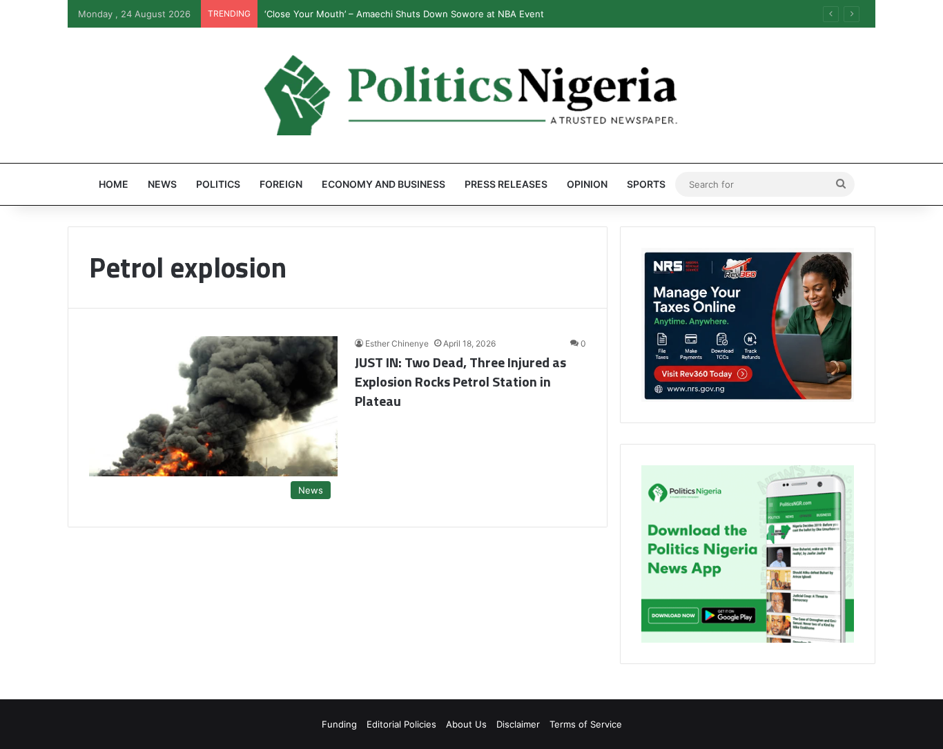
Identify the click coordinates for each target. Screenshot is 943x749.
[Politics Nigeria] (471, 95)
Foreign (281, 184)
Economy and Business (383, 184)
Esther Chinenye (397, 343)
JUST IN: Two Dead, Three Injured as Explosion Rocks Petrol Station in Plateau (460, 381)
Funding (339, 724)
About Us (466, 724)
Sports (646, 184)
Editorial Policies (401, 724)
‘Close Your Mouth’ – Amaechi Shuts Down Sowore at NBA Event (404, 13)
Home (113, 184)
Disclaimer (518, 724)
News (162, 184)
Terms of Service (586, 724)
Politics (218, 184)
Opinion (587, 184)
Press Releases (506, 184)
